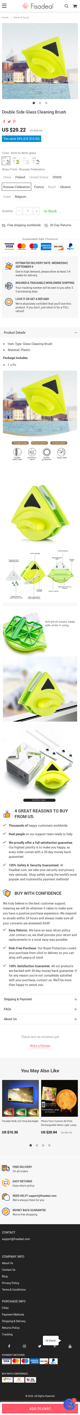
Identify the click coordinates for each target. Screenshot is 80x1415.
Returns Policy (11, 1328)
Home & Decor (21, 17)
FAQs (5, 1308)
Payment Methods (13, 1314)
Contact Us (8, 1270)
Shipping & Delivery (14, 1321)
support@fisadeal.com (16, 1239)
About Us (7, 1263)
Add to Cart (40, 1408)
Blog (5, 1276)
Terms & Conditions (14, 1289)
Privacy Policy (10, 1283)
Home (5, 17)
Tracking (7, 1334)
